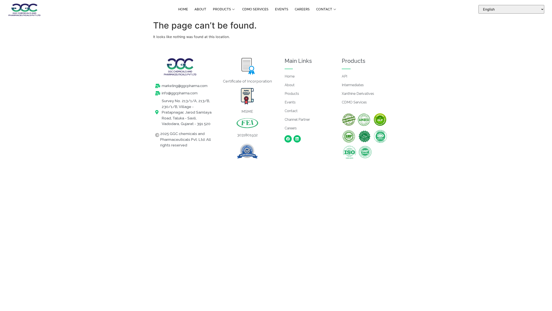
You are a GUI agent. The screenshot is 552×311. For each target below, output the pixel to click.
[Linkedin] (297, 139)
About (200, 9)
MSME (247, 111)
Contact (324, 9)
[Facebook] (288, 139)
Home (183, 9)
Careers (302, 9)
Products (222, 9)
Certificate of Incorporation (247, 81)
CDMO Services (255, 9)
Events (281, 9)
